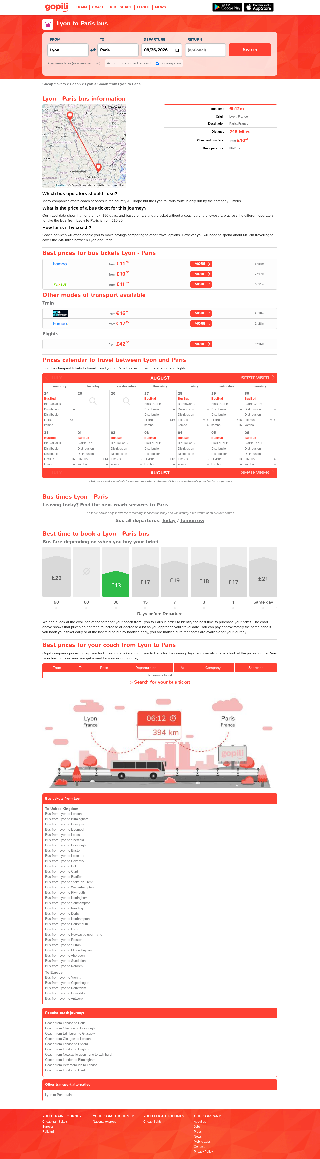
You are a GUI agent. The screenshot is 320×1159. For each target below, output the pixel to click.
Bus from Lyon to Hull (61, 866)
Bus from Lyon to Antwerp (64, 998)
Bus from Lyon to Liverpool (64, 829)
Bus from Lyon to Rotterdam (65, 988)
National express (104, 1121)
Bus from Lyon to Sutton (63, 945)
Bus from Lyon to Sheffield (64, 840)
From (55, 39)
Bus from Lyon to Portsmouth (66, 924)
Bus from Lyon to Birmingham (66, 819)
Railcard (48, 1131)
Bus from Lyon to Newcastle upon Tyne (73, 934)
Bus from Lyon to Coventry (64, 861)
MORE (200, 263)
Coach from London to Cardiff (66, 1070)
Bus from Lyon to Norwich (64, 966)
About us (200, 1121)
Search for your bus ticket (162, 682)
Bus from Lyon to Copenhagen (67, 983)
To (102, 39)
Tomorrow (192, 520)
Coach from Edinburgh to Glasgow (70, 1033)
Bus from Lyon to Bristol (62, 850)
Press (198, 1131)
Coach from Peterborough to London (71, 1065)
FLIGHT (143, 7)
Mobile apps (202, 1141)
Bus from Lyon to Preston (63, 940)
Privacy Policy (203, 1151)
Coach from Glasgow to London (68, 1039)
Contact (199, 1146)
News (198, 1136)
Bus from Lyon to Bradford (64, 877)
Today (169, 520)
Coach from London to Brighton (67, 1049)
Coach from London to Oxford (66, 1044)
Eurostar (48, 1126)
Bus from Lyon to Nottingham (66, 898)
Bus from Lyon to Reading (64, 908)
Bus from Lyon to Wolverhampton (69, 887)
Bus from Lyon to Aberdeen (65, 955)
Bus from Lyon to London (63, 814)
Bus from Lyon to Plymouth (65, 892)
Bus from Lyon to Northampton (67, 919)
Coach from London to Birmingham (70, 1060)
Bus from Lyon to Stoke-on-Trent (69, 882)
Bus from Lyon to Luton (62, 929)
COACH (98, 7)
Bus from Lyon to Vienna (63, 977)
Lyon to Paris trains (59, 1095)
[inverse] (93, 50)
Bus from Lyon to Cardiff (63, 871)
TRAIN (81, 7)
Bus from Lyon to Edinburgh (65, 845)
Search (250, 50)
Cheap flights (153, 1121)
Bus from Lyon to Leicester (64, 856)
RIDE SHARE (121, 7)
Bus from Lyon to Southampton (67, 903)
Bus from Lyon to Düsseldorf (66, 993)
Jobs (197, 1126)
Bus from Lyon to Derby (62, 913)
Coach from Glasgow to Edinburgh (70, 1028)
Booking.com (144, 63)
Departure (155, 39)
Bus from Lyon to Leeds (62, 835)
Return (195, 39)
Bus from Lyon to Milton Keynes (68, 950)
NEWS (160, 7)
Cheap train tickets (55, 1121)
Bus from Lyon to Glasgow (64, 824)
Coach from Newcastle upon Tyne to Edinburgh (79, 1054)
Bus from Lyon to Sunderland (66, 961)
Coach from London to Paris (65, 1023)
